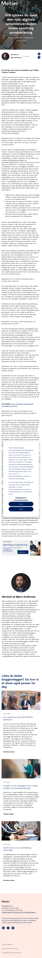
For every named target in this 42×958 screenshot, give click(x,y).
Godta (21, 504)
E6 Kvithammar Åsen (16, 160)
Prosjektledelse (29, 37)
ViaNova (35, 110)
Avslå (21, 509)
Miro (34, 339)
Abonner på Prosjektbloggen (24, 912)
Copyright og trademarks (11, 952)
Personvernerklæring (10, 948)
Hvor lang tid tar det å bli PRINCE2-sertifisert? (18, 718)
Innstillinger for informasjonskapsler (21, 499)
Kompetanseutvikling (15, 37)
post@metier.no (8, 912)
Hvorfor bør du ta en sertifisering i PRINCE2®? (17, 849)
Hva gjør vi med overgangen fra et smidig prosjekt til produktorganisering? (20, 787)
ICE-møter (32, 382)
